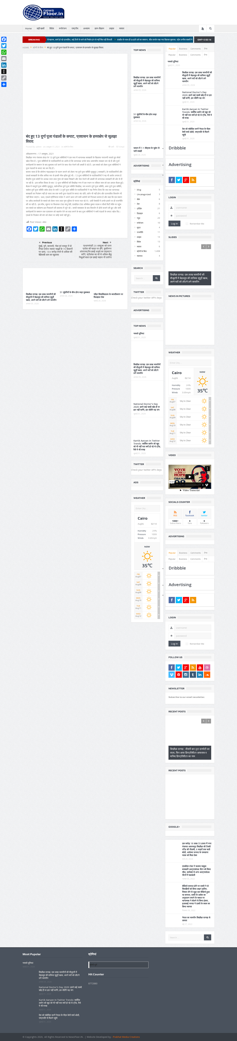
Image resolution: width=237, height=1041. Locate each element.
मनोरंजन (63, 28)
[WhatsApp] (4, 52)
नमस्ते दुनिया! (138, 333)
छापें (112, 146)
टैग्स (205, 49)
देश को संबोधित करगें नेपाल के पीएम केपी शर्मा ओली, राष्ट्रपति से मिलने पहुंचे (196, 131)
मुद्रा (139, 227)
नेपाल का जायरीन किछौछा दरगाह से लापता (196, 912)
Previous (47, 242)
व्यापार (121, 28)
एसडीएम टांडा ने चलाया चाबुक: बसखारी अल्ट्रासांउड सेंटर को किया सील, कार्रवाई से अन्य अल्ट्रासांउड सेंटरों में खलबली (196, 864)
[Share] (4, 84)
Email (121, 146)
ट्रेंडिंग (139, 208)
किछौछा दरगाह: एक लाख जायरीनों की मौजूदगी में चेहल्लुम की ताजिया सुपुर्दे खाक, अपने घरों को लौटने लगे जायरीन (41, 297)
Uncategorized (144, 194)
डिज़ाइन (140, 213)
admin (38, 146)
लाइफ (111, 28)
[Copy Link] (4, 78)
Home (28, 28)
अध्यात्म (86, 28)
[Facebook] (4, 39)
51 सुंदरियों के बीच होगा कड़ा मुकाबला (75, 292)
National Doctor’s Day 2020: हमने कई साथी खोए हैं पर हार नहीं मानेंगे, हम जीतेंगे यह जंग (146, 406)
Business (183, 49)
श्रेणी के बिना (68, 146)
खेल (138, 199)
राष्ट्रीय (75, 28)
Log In (174, 223)
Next (105, 242)
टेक (138, 203)
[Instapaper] (4, 71)
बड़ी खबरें (40, 28)
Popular (172, 49)
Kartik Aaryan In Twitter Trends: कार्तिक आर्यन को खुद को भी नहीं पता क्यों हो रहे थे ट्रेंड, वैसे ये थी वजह (147, 445)
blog (139, 189)
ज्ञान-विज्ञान (99, 28)
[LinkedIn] (4, 65)
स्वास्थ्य (139, 255)
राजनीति (140, 232)
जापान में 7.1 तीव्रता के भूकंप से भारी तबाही (146, 149)
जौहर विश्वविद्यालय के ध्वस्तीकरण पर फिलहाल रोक (108, 296)
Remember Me (197, 223)
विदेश (51, 28)
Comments (196, 49)
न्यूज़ (138, 218)
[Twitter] (4, 46)
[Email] (4, 58)
